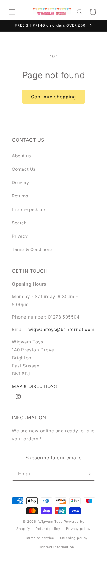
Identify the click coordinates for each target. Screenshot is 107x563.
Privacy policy (78, 529)
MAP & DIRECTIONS (34, 386)
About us (21, 155)
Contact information (56, 547)
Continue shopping (53, 97)
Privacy (20, 236)
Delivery (20, 182)
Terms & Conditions (32, 249)
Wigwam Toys (50, 521)
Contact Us (23, 169)
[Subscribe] (88, 474)
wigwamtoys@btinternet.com (61, 329)
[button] (11, 11)
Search (19, 222)
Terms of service (39, 538)
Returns (20, 195)
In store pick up (28, 209)
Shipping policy (74, 538)
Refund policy (48, 529)
